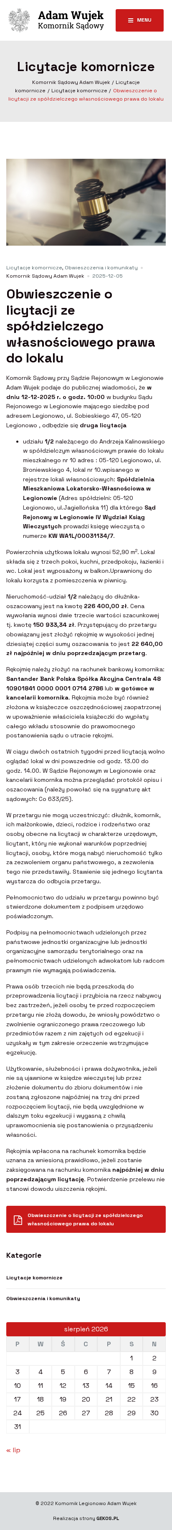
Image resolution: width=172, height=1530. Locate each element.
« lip (13, 1450)
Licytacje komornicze (34, 267)
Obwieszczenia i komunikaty (101, 267)
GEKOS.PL (107, 1518)
